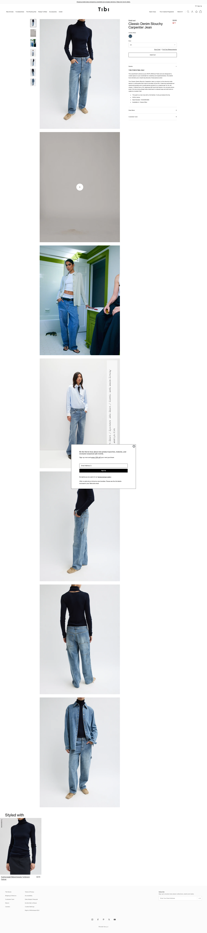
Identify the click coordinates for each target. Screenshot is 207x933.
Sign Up (103, 470)
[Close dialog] (134, 446)
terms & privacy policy (104, 477)
